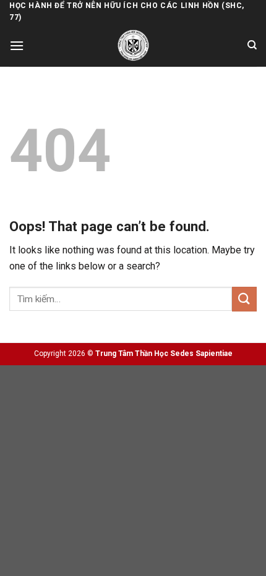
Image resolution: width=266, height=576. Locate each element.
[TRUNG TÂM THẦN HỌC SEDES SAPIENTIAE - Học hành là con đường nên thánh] (133, 45)
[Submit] (244, 299)
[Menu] (16, 45)
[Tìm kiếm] (252, 45)
